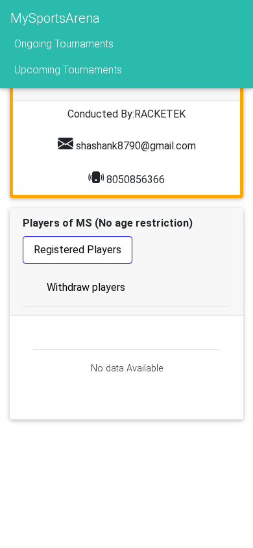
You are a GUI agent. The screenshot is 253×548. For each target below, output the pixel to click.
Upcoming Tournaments (68, 70)
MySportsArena (55, 18)
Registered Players (77, 249)
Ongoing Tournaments (64, 44)
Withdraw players (86, 287)
